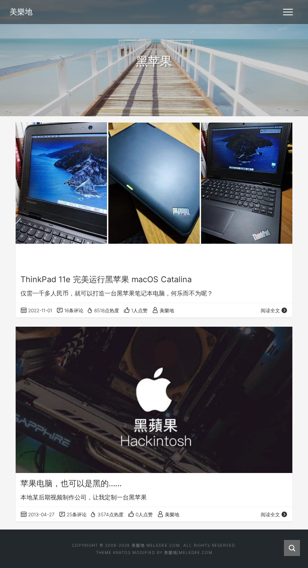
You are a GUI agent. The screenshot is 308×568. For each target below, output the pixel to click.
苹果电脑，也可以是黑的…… (71, 483)
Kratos (122, 552)
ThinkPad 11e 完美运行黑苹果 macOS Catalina (106, 279)
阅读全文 (270, 310)
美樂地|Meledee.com (188, 552)
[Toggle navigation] (288, 12)
